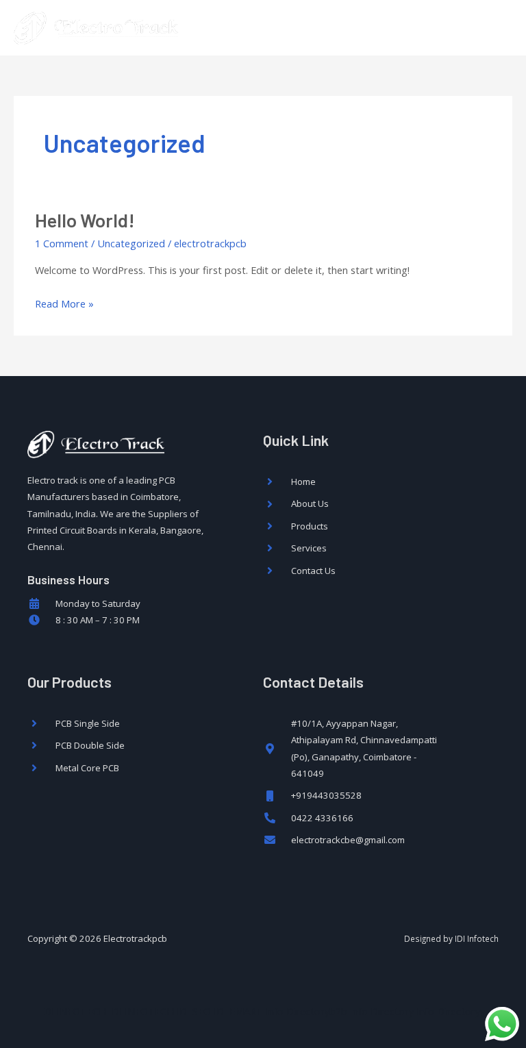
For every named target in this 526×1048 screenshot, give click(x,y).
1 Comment (61, 243)
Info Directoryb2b (306, 1011)
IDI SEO (194, 1011)
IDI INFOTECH (73, 1011)
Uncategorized (131, 243)
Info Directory (382, 1011)
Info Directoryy (450, 1011)
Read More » (64, 302)
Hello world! (85, 220)
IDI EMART (238, 1011)
